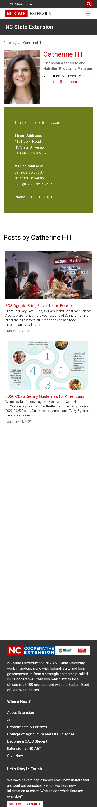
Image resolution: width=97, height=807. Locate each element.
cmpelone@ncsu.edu (60, 82)
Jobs (11, 720)
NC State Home (21, 4)
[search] (89, 4)
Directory (10, 43)
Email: (19, 122)
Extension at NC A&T (24, 748)
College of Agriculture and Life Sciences (41, 734)
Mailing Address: (28, 166)
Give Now (15, 756)
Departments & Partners (27, 727)
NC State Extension (29, 27)
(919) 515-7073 (39, 197)
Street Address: (28, 135)
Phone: (20, 197)
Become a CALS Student (27, 741)
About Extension (20, 712)
